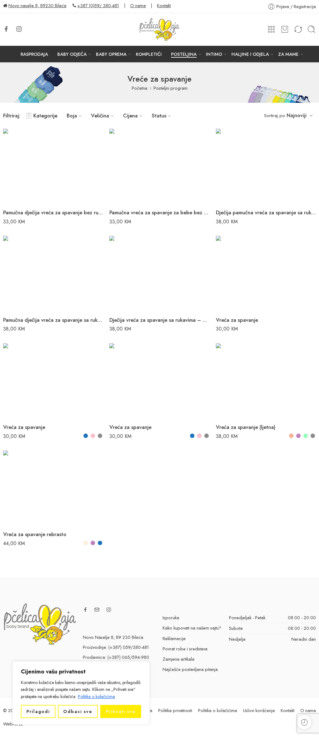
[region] (81, 693)
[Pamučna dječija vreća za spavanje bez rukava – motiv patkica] (53, 166)
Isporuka (171, 617)
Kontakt (164, 5)
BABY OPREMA (111, 54)
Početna (139, 88)
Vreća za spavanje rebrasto (34, 534)
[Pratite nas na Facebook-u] (6, 29)
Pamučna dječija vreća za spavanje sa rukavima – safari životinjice (53, 320)
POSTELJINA (184, 54)
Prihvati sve (121, 711)
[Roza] (93, 436)
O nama (138, 5)
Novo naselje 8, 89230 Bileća (37, 5)
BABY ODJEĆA (72, 54)
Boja (72, 115)
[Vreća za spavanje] (266, 273)
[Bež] (85, 543)
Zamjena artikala (178, 659)
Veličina (100, 115)
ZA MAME (288, 54)
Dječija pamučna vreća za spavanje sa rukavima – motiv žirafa (266, 212)
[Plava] (85, 436)
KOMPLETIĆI (149, 54)
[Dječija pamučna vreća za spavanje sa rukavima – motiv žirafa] (266, 166)
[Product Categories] (271, 29)
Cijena (130, 115)
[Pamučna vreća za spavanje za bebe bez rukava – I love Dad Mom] (159, 166)
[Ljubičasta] (298, 436)
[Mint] (305, 436)
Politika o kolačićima (96, 696)
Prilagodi (38, 711)
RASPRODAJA (34, 54)
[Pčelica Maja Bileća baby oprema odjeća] (40, 623)
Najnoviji (297, 115)
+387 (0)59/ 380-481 (98, 5)
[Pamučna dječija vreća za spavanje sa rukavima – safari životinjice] (53, 273)
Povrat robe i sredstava (185, 648)
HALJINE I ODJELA (250, 54)
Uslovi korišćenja (259, 710)
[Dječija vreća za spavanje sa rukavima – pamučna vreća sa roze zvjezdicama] (159, 273)
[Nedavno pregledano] (304, 722)
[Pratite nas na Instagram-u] (19, 29)
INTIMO (214, 54)
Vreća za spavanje (237, 320)
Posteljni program (171, 88)
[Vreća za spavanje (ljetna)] (266, 380)
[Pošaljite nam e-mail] (97, 609)
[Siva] (100, 436)
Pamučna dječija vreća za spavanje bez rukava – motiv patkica (53, 212)
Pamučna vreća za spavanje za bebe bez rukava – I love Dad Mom (159, 212)
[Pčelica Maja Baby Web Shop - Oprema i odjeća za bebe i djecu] (159, 29)
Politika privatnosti (175, 710)
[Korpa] (284, 29)
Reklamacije (174, 638)
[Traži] (311, 29)
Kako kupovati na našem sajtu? (192, 628)
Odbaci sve (77, 711)
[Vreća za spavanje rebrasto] (53, 487)
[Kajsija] (291, 436)
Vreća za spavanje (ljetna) (245, 427)
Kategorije (45, 115)
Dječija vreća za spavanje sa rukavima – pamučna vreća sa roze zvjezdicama (159, 320)
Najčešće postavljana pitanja (190, 669)
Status (159, 115)
